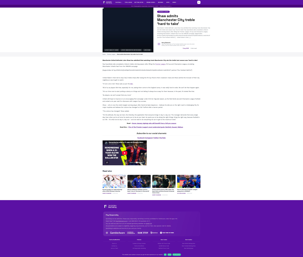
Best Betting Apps (188, 248)
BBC (131, 84)
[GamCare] (154, 233)
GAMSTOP (149, 223)
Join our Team (114, 248)
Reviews (160, 2)
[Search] (198, 2)
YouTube (163, 138)
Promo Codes (151, 2)
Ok (165, 254)
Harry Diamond (166, 42)
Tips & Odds (128, 2)
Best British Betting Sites (188, 243)
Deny (169, 254)
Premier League (163, 11)
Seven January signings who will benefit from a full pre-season (154, 123)
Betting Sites (138, 2)
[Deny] (301, 254)
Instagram (148, 138)
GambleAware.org (121, 221)
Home (104, 54)
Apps (167, 2)
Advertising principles (165, 6)
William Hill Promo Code (164, 243)
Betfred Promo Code (164, 248)
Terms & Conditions (139, 246)
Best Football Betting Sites (189, 246)
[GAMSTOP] (142, 233)
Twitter (156, 138)
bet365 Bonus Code (164, 246)
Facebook (140, 138)
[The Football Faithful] (107, 2)
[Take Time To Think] (167, 233)
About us (114, 243)
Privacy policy (176, 254)
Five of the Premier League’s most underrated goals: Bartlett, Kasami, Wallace (156, 127)
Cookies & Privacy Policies (139, 243)
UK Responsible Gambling (139, 248)
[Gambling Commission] (131, 233)
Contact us (114, 246)
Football (118, 2)
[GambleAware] (117, 233)
